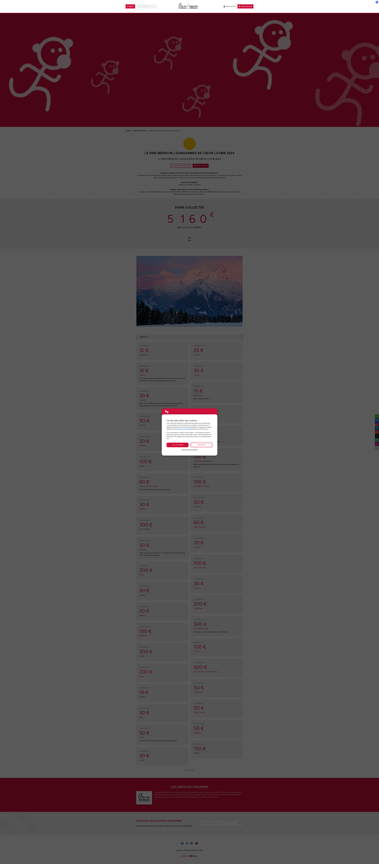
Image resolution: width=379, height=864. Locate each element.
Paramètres (201, 445)
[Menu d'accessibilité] (377, 2)
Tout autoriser (177, 445)
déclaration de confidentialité (185, 429)
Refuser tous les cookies (189, 449)
